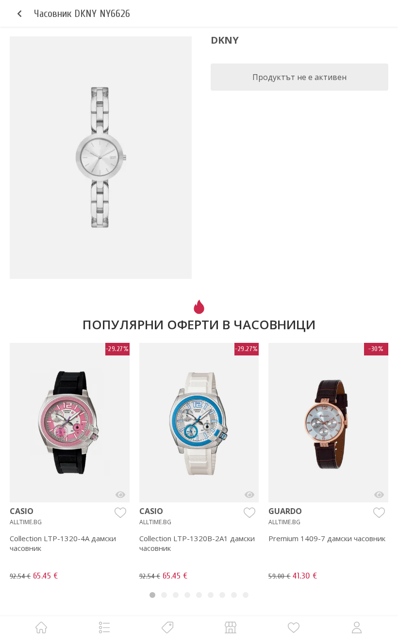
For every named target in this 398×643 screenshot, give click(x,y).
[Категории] (104, 627)
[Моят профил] (357, 627)
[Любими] (293, 627)
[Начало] (41, 627)
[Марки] (167, 627)
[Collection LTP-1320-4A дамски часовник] (120, 494)
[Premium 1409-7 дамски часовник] (379, 494)
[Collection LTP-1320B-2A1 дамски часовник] (249, 494)
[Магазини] (230, 627)
